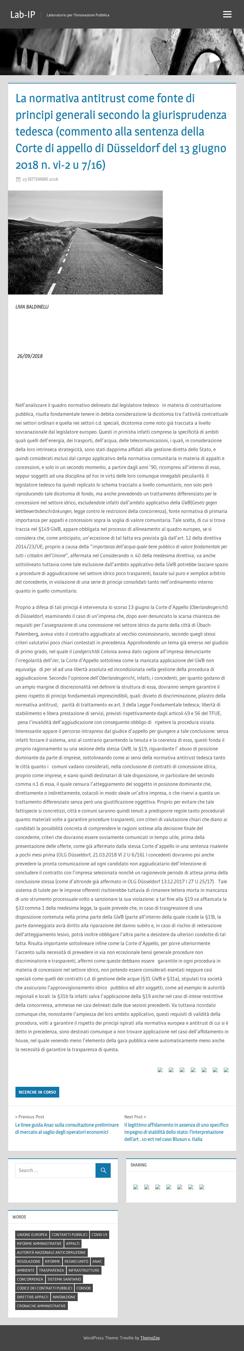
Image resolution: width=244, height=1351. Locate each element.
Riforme (52, 1261)
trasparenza (51, 1270)
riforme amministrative (39, 1243)
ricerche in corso (37, 1092)
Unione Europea (32, 1234)
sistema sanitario (64, 1279)
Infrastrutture (83, 1270)
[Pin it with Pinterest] (190, 1072)
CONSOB (83, 1288)
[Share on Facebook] (157, 1072)
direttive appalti (32, 1297)
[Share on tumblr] (213, 1072)
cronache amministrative (41, 1305)
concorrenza (30, 1279)
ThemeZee (150, 1338)
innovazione (64, 1297)
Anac (97, 1261)
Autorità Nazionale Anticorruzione (51, 1252)
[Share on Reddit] (179, 1072)
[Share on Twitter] (168, 1072)
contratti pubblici (69, 1234)
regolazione (28, 1261)
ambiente (26, 1270)
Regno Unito (76, 1261)
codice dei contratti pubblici (44, 1288)
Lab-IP (22, 14)
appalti (72, 1243)
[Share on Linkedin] (202, 1072)
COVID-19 (99, 1234)
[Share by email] (224, 1072)
